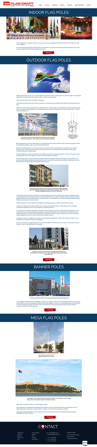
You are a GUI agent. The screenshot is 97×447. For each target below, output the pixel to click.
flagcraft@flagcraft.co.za (54, 434)
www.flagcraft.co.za (53, 432)
